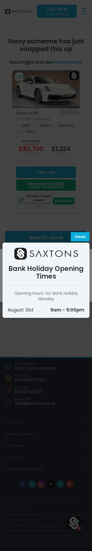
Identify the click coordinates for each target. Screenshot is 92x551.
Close (80, 236)
